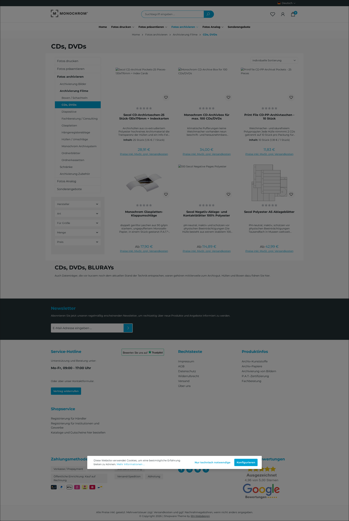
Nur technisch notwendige (212, 462)
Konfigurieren (246, 462)
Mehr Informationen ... (131, 464)
